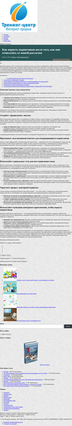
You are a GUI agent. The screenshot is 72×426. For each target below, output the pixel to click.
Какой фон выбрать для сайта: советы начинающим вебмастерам (36, 307)
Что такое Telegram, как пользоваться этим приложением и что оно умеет (25, 373)
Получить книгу (45, 364)
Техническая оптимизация (11, 408)
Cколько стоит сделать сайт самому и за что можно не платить (35, 280)
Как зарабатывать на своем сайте (26, 293)
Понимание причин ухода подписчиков (20, 78)
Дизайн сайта (8, 394)
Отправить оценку (5, 255)
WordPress (6, 392)
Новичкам (7, 399)
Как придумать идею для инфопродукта (29, 320)
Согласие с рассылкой (10, 424)
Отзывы (6, 39)
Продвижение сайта (10, 400)
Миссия (6, 38)
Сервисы (6, 404)
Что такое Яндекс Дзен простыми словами (16, 386)
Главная (6, 34)
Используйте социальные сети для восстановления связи (21, 83)
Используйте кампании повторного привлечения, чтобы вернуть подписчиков (28, 86)
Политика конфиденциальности (13, 422)
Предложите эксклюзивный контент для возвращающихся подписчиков (26, 81)
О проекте (7, 36)
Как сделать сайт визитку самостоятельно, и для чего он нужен (22, 384)
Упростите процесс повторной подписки (16, 84)
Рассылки (6, 402)
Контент (6, 396)
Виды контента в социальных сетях (14, 382)
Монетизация (8, 397)
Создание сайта (8, 405)
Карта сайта (7, 41)
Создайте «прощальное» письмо (14, 80)
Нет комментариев (23, 57)
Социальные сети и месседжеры (13, 407)
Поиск (2, 323)
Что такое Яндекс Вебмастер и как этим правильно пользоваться (23, 379)
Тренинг (13, 57)
